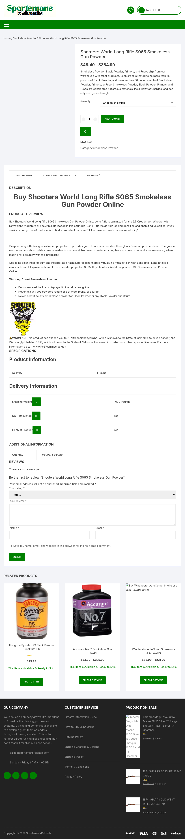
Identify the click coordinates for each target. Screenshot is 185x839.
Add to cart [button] (31, 681)
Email (100, 528)
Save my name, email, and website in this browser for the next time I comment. (62, 545)
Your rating (17, 488)
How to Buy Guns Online (79, 727)
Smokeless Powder (24, 38)
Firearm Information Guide (81, 717)
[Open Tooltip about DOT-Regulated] (36, 416)
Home (7, 38)
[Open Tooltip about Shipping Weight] (36, 401)
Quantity (85, 101)
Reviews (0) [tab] (94, 175)
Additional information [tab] (59, 175)
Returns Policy (74, 737)
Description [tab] (23, 175)
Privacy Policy (73, 776)
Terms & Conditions (77, 766)
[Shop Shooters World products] (22, 318)
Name (14, 528)
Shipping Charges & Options (82, 746)
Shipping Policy (74, 756)
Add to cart (113, 118)
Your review (18, 501)
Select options (92, 680)
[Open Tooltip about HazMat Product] (37, 430)
